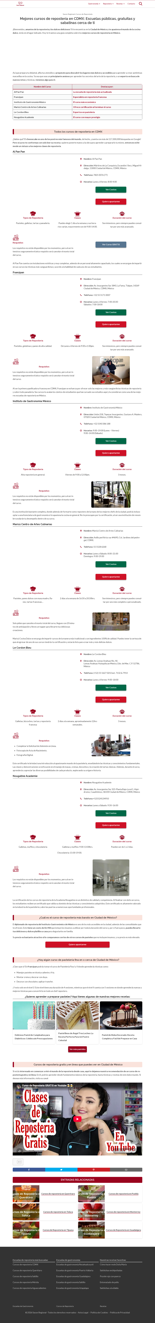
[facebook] (29, 1170)
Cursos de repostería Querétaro (27, 1270)
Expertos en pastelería (84, 112)
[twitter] (61, 1170)
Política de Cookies (99, 1312)
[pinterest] (94, 1170)
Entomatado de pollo (109, 1282)
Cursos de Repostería (84, 14)
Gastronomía (93, 4)
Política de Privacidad (120, 1312)
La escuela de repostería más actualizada (92, 92)
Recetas (119, 4)
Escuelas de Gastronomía (23, 1306)
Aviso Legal (83, 1312)
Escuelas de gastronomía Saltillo (70, 1282)
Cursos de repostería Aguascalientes (29, 1288)
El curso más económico (84, 102)
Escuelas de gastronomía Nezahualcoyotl (74, 1264)
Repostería (107, 4)
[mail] (126, 1170)
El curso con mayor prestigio (86, 117)
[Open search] (140, 3)
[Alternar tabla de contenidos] (18, 1162)
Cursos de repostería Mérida (26, 1282)
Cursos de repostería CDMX (25, 1264)
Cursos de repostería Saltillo (25, 1276)
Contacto (131, 4)
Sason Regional (69, 14)
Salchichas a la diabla (109, 1288)
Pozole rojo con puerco (110, 1276)
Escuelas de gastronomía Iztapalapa (72, 1288)
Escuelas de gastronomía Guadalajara (73, 1276)
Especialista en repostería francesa (90, 97)
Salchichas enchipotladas (111, 1270)
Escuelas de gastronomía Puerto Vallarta (74, 1270)
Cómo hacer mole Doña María (113, 1264)
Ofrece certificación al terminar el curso (92, 107)
